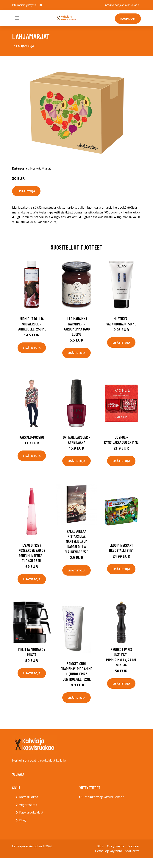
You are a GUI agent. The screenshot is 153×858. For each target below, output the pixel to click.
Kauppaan (127, 18)
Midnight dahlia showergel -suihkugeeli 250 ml (32, 323)
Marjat (46, 168)
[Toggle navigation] (17, 18)
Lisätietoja (26, 191)
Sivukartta (132, 851)
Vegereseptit (28, 805)
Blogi (22, 820)
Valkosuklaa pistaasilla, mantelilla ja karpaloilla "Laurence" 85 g (76, 541)
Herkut (35, 168)
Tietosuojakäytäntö (108, 851)
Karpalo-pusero (31, 437)
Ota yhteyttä (115, 846)
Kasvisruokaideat (31, 812)
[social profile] (41, 5)
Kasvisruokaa (28, 797)
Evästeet (133, 846)
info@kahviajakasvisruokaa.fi (122, 5)
